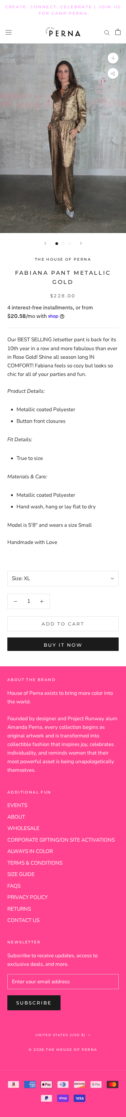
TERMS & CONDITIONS (34, 862)
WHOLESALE (23, 828)
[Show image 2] (63, 243)
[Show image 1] (56, 243)
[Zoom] (113, 58)
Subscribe (34, 1003)
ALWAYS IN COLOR (30, 851)
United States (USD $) (60, 1035)
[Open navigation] (9, 32)
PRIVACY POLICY (27, 897)
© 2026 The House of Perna (63, 1049)
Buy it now (63, 645)
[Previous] (45, 243)
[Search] (107, 32)
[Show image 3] (69, 243)
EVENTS (17, 805)
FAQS (13, 885)
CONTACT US (23, 920)
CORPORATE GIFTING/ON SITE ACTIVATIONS (61, 839)
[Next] (81, 243)
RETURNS (19, 908)
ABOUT (16, 817)
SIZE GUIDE (21, 874)
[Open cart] (117, 32)
